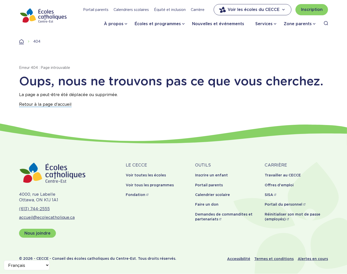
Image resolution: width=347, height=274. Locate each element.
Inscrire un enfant (211, 175)
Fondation (135, 195)
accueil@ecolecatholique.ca (47, 217)
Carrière (197, 10)
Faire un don (206, 204)
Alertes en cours (313, 259)
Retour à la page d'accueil (45, 104)
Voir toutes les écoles (146, 175)
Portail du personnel (283, 204)
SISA (269, 195)
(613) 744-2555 (34, 208)
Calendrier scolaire (212, 195)
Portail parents (95, 10)
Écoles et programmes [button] (158, 23)
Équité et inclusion (170, 10)
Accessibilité (238, 259)
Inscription (312, 9)
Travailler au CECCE (283, 175)
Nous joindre (37, 233)
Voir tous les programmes (150, 185)
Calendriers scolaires (131, 10)
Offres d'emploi (279, 185)
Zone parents (298, 23)
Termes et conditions (274, 259)
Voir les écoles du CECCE (253, 9)
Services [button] (264, 23)
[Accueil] (43, 15)
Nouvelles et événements (218, 23)
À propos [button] (113, 23)
